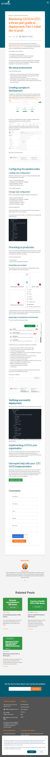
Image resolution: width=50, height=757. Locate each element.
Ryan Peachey (25, 571)
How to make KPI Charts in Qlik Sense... (36, 616)
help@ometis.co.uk (13, 709)
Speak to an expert (15, 480)
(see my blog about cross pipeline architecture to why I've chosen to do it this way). (25, 99)
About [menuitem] (22, 717)
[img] (29, 36)
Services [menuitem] (23, 712)
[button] (20, 36)
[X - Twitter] (17, 36)
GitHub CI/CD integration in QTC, (16, 46)
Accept (31, 751)
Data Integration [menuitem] (25, 704)
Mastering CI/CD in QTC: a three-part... (11, 655)
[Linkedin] (14, 36)
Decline (41, 751)
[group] (26, 36)
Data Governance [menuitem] (25, 707)
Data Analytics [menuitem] (24, 709)
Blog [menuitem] (22, 714)
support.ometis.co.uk (8, 714)
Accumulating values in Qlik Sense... (12, 616)
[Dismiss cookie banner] (45, 738)
